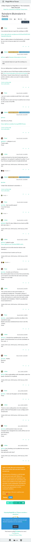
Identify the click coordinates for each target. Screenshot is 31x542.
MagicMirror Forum (12, 1)
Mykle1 (6, 52)
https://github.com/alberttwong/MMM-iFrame (13, 124)
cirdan (5, 154)
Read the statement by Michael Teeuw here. (15, 9)
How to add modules (5, 84)
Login (10, 497)
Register (5, 497)
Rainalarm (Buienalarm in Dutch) (17, 57)
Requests (5, 19)
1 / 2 (15, 503)
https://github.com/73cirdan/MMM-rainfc (12, 244)
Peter (5, 28)
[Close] (28, 467)
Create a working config (6, 82)
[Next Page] (19, 502)
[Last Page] (23, 502)
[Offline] (2, 52)
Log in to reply (25, 22)
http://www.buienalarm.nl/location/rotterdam (15, 73)
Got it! (15, 526)
